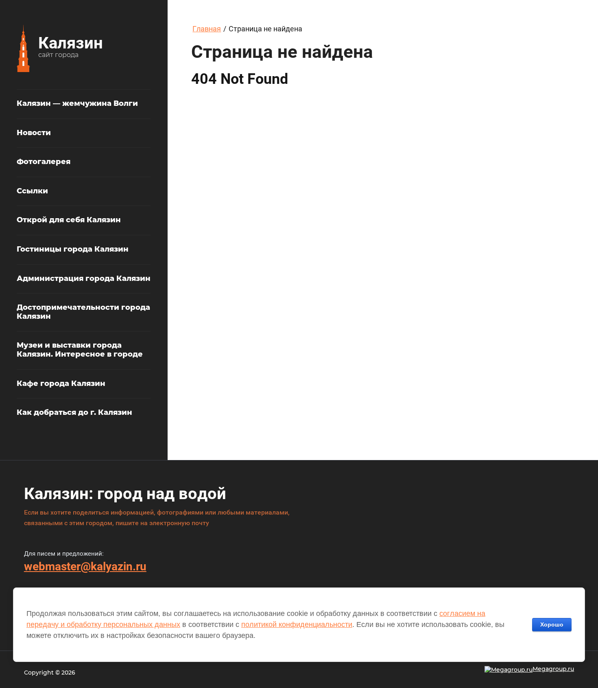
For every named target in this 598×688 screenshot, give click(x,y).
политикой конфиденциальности (296, 624)
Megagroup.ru (553, 669)
